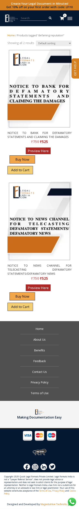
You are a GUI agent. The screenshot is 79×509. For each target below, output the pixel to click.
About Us (39, 339)
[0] (62, 18)
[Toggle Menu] (69, 18)
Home (11, 35)
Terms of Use (40, 393)
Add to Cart (20, 170)
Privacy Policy (39, 382)
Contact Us (39, 372)
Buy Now (22, 159)
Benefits (39, 350)
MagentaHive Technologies (56, 504)
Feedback (39, 361)
